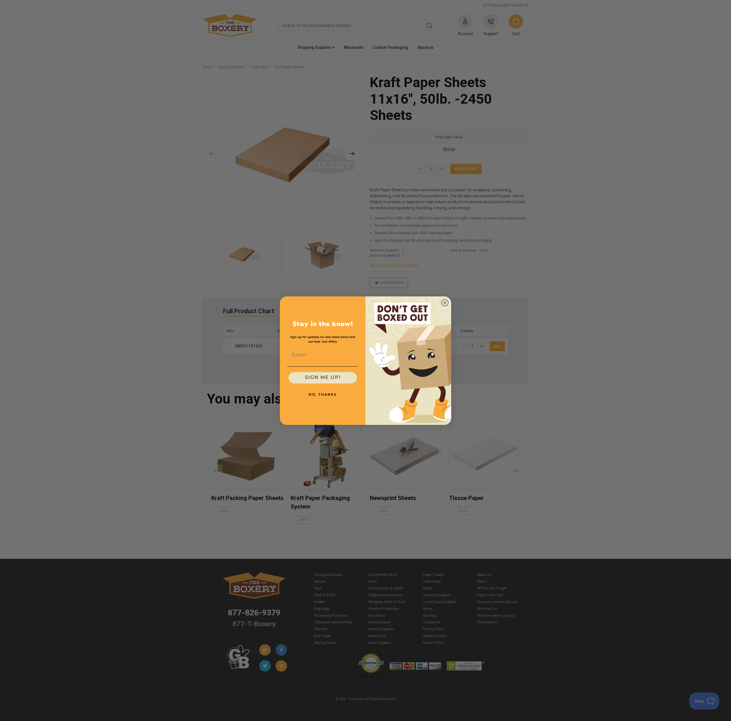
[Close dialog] (444, 302)
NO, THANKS (323, 395)
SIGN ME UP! (323, 377)
